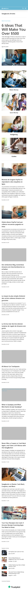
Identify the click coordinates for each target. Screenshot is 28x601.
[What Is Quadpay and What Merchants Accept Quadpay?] (14, 394)
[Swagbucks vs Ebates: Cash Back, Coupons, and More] (14, 474)
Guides (14, 156)
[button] (25, 8)
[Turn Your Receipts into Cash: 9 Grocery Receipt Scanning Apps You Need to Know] (14, 512)
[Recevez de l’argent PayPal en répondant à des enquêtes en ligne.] (14, 169)
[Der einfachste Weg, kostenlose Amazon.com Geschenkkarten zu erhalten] (14, 254)
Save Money (14, 113)
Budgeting (14, 134)
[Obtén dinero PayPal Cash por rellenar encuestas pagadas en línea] (14, 212)
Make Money (14, 90)
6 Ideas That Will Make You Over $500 (14, 29)
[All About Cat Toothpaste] (14, 356)
